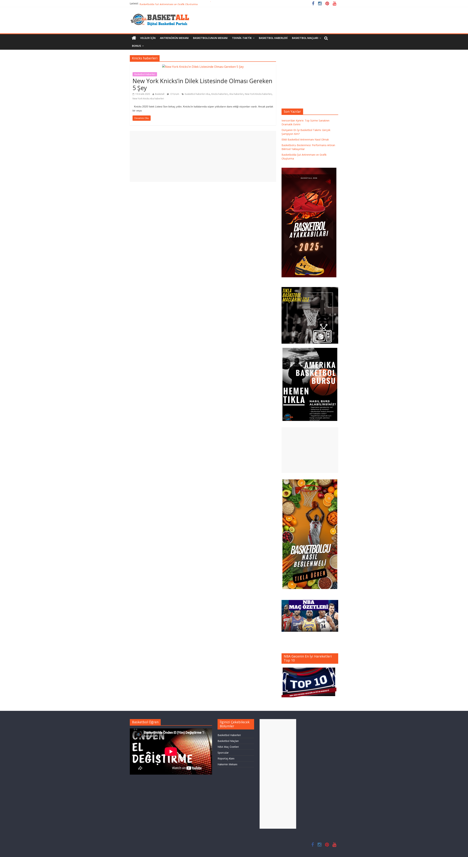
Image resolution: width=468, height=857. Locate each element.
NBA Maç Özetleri (228, 746)
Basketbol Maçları (305, 38)
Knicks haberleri (219, 94)
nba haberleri (236, 94)
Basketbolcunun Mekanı (210, 38)
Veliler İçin (148, 38)
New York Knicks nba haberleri (148, 98)
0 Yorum (174, 94)
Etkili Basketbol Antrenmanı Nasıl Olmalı (305, 139)
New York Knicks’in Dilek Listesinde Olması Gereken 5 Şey (202, 84)
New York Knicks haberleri (258, 94)
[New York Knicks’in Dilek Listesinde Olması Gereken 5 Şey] (203, 67)
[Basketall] (162, 13)
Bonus (136, 45)
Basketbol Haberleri (273, 38)
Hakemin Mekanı (227, 764)
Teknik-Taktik (242, 38)
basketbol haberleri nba (197, 94)
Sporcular (223, 752)
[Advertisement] (203, 156)
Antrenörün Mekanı (174, 38)
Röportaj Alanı (226, 758)
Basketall (159, 94)
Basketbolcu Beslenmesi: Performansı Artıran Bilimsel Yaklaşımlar (178, 3)
